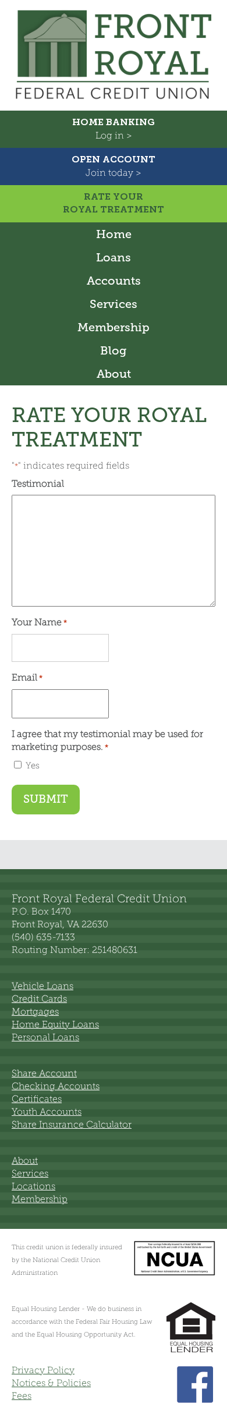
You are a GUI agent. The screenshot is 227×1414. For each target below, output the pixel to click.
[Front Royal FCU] (113, 101)
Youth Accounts (46, 1111)
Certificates (37, 1098)
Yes (33, 765)
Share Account (44, 1073)
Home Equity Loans (55, 1024)
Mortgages (35, 1011)
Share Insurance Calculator (72, 1124)
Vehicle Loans (42, 985)
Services (113, 304)
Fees (21, 1395)
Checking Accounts (56, 1085)
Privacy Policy (43, 1370)
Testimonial (38, 483)
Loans (113, 257)
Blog (113, 350)
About (114, 374)
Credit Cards (39, 998)
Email (27, 677)
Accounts (114, 281)
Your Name (39, 622)
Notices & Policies (51, 1382)
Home (114, 234)
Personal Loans (45, 1037)
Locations (33, 1186)
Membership (113, 327)
